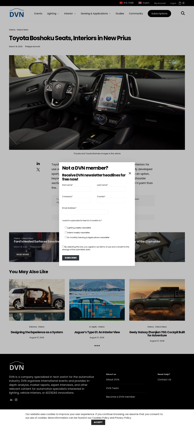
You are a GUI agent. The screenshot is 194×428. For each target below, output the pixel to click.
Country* (101, 196)
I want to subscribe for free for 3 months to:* (82, 220)
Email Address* (69, 208)
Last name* (102, 185)
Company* (67, 196)
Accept (98, 422)
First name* (67, 185)
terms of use (105, 247)
